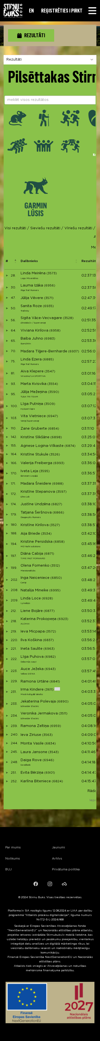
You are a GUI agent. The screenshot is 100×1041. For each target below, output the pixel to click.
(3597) (61, 491)
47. (13, 298)
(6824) (57, 781)
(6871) (49, 553)
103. (13, 418)
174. (13, 504)
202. (14, 580)
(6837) (48, 640)
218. (13, 621)
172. (13, 494)
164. (13, 454)
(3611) (49, 689)
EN (31, 11)
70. (13, 351)
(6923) (62, 619)
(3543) (53, 752)
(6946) (48, 760)
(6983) (49, 338)
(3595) (44, 471)
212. (13, 611)
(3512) (55, 565)
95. (13, 394)
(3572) (51, 631)
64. (13, 330)
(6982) (50, 657)
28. (13, 275)
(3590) (53, 392)
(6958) (55, 330)
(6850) (56, 578)
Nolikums (12, 858)
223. (14, 671)
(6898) (56, 437)
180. (14, 525)
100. (14, 406)
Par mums (13, 847)
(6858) (59, 542)
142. (13, 437)
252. (14, 781)
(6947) (52, 416)
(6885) (48, 359)
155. (13, 445)
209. (14, 600)
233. (14, 704)
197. (13, 556)
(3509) (49, 404)
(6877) (49, 611)
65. (13, 341)
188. (13, 533)
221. (13, 648)
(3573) (51, 273)
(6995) (55, 590)
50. (13, 308)
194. (13, 544)
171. (13, 483)
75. (13, 361)
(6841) (54, 681)
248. (14, 762)
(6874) (70, 446)
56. (13, 320)
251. (13, 772)
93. (13, 384)
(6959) (55, 726)
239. (14, 726)
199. (13, 568)
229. (14, 681)
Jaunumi (58, 847)
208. (14, 590)
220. (14, 640)
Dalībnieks (29, 261)
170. (13, 473)
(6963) (49, 648)
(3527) (54, 525)
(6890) (63, 701)
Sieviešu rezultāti (45, 228)
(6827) (56, 504)
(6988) (58, 483)
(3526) (54, 454)
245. (14, 752)
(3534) (46, 533)
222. (14, 659)
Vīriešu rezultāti (78, 228)
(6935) (48, 306)
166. (13, 463)
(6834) (50, 743)
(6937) (73, 351)
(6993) (58, 463)
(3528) (68, 318)
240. (14, 734)
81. (12, 373)
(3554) (52, 384)
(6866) (58, 512)
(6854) (53, 428)
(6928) (47, 598)
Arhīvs (57, 858)
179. (13, 514)
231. (13, 692)
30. (13, 287)
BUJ (8, 869)
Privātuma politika (66, 869)
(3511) (63, 713)
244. (14, 743)
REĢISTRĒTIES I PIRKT (61, 11)
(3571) (49, 298)
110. (13, 428)
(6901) (49, 772)
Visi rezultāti (15, 228)
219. (13, 631)
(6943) (50, 669)
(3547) (49, 371)
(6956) (49, 285)
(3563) (47, 735)
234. (14, 715)
